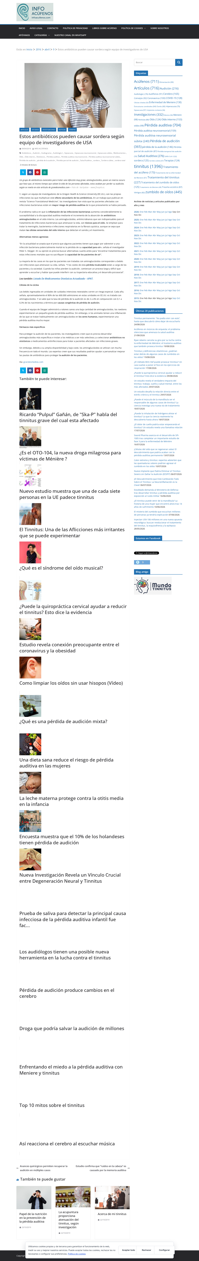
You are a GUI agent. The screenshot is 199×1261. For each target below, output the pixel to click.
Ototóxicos (40, 157)
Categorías (41, 35)
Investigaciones (49, 130)
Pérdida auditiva (53, 157)
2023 (136, 235)
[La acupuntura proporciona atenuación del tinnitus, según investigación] (73, 1188)
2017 (136, 282)
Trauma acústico (172, 187)
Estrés (161, 106)
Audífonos (156, 94)
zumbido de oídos (163, 192)
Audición (36, 153)
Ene (141, 211)
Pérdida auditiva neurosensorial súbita (104, 157)
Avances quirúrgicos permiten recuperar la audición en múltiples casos (43, 1168)
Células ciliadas (141, 102)
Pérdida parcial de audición (68, 160)
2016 (136, 290)
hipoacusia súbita (105, 153)
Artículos (24, 130)
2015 (136, 298)
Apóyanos (24, 35)
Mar (150, 211)
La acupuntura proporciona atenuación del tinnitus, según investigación (69, 1219)
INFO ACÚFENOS (41, 148)
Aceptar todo (128, 1250)
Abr (154, 211)
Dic (139, 222)
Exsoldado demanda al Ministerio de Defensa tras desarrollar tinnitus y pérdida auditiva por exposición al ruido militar (157, 492)
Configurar (164, 1250)
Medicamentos (119, 153)
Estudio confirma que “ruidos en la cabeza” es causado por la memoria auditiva (101, 1168)
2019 (136, 266)
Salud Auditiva (86, 160)
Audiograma (46, 153)
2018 (136, 274)
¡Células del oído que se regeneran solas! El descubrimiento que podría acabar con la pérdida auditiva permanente (155, 452)
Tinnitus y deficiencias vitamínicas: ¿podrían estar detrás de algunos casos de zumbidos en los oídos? (156, 354)
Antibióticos (26, 153)
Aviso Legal (36, 28)
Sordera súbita (107, 160)
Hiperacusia (173, 106)
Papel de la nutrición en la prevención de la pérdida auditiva (33, 1217)
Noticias (62, 130)
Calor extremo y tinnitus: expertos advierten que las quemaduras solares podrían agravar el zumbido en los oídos (157, 463)
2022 (136, 243)
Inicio (22, 28)
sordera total (120, 160)
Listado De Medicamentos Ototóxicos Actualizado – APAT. (63, 278)
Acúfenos (146, 81)
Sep (174, 219)
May (159, 211)
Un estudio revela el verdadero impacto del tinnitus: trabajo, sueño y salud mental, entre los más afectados (158, 383)
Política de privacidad (75, 28)
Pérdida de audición (27, 160)
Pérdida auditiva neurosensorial (74, 157)
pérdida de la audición (46, 160)
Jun (163, 211)
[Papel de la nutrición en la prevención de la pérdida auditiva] (33, 1188)
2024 (136, 227)
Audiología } (58, 153)
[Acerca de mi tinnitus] (112, 1188)
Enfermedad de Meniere (165, 102)
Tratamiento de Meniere (150, 187)
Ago (170, 211)
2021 (136, 251)
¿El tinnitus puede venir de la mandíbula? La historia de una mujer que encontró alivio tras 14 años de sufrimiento (158, 503)
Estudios (35, 130)
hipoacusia (68, 153)
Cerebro (171, 93)
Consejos (140, 98)
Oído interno (30, 157)
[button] (144, 28)
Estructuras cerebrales (145, 106)
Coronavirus (156, 98)
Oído (21, 157)
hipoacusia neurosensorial (85, 153)
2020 (136, 259)
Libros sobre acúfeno (104, 28)
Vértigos (139, 192)
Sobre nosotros (159, 28)
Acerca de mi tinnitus (112, 1214)
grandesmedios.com (33, 362)
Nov (136, 222)
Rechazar (146, 1250)
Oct (178, 219)
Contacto (52, 28)
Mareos (168, 115)
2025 (136, 219)
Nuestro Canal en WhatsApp (70, 35)
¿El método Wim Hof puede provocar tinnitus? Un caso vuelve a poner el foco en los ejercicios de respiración (158, 365)
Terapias (72, 130)
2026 (136, 211)
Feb (146, 211)
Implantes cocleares (156, 110)
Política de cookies (77, 1254)
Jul (166, 211)
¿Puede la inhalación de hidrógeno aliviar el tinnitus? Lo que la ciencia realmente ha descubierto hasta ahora (155, 416)
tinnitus (148, 166)
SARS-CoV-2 (171, 156)
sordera (96, 160)
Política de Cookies (132, 28)
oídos (139, 125)
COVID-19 (174, 98)
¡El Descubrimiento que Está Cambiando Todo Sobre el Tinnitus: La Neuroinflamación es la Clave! (156, 482)
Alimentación (166, 82)
